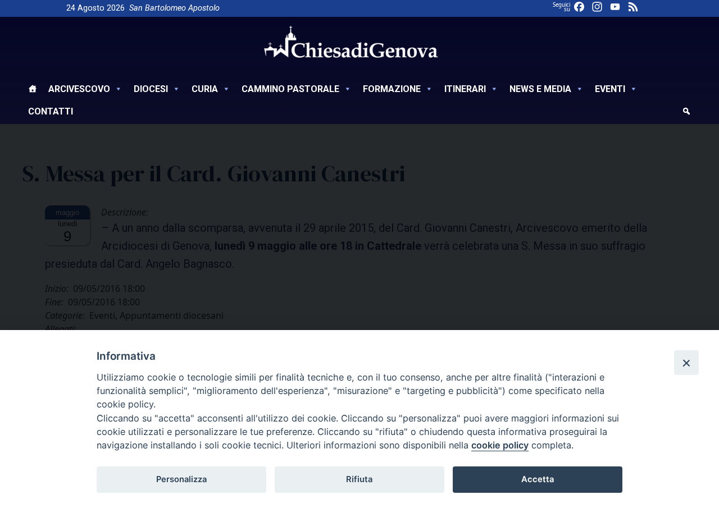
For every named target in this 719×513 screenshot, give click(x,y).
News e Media (540, 89)
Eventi (610, 89)
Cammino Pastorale (290, 89)
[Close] (686, 362)
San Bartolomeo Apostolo (174, 8)
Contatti (50, 111)
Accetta (537, 479)
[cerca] (686, 113)
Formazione (392, 89)
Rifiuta (359, 479)
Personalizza (181, 479)
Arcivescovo (79, 89)
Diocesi (151, 89)
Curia (205, 89)
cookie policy (500, 445)
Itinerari (465, 89)
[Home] (32, 90)
